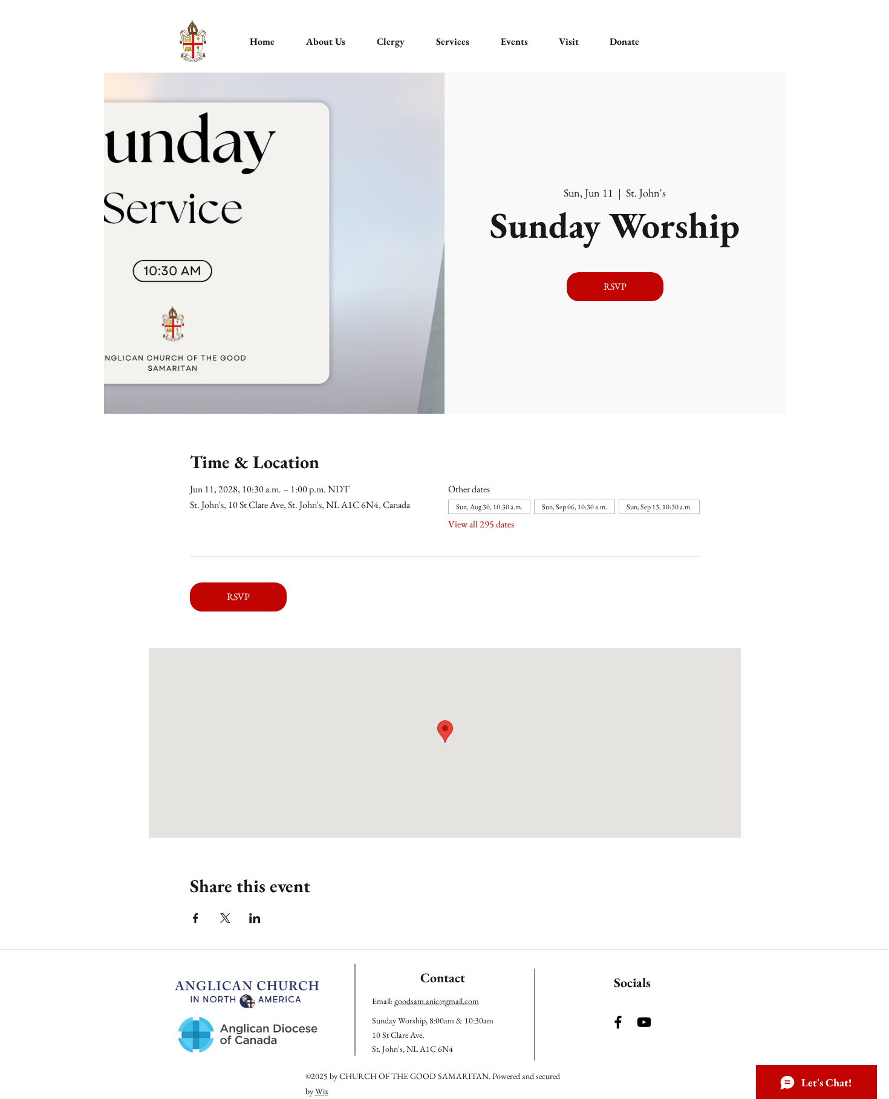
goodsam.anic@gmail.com (436, 1001)
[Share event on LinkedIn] (255, 918)
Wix (321, 1091)
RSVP (615, 286)
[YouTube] (644, 1022)
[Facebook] (618, 1022)
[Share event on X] (225, 918)
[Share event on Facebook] (195, 918)
